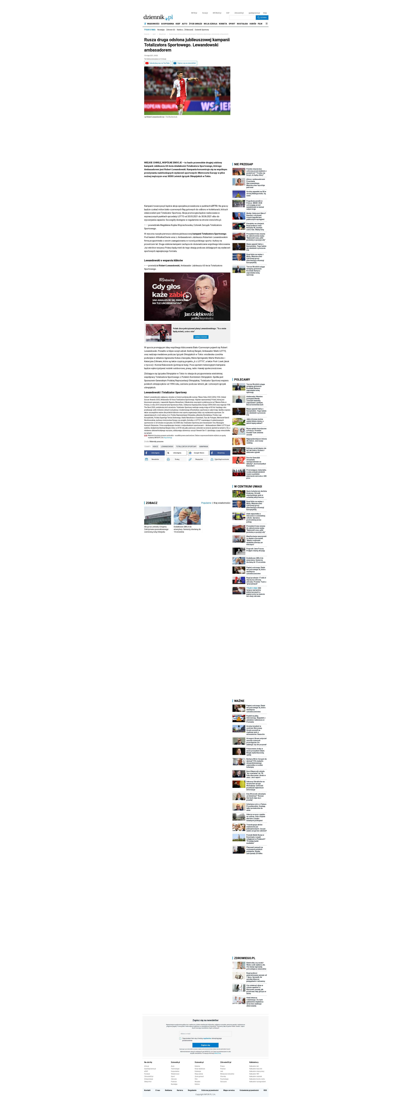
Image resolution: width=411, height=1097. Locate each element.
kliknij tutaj (218, 1053)
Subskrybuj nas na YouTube (159, 63)
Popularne (206, 503)
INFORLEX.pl (217, 13)
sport (154, 34)
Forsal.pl (147, 1074)
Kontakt (147, 1090)
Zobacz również (201, 337)
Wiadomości (175, 1074)
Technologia (175, 1069)
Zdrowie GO (170, 30)
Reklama (168, 1090)
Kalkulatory (253, 1062)
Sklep (265, 13)
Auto (172, 1066)
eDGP (146, 1071)
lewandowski (167, 447)
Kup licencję (168, 437)
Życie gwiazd (199, 1076)
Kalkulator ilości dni (255, 1069)
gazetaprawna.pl (254, 13)
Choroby (223, 1076)
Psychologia (224, 1079)
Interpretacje (148, 1079)
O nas (157, 1090)
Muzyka (197, 1081)
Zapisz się (205, 1045)
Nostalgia (161, 30)
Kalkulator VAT (254, 1074)
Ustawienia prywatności (249, 1090)
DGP (227, 13)
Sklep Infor (148, 1081)
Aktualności (162, 34)
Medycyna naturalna (227, 1074)
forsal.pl (205, 13)
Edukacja (198, 1071)
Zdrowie (174, 1079)
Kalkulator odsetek (255, 1076)
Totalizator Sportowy (186, 447)
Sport (173, 1076)
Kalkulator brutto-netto (257, 1079)
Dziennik (146, 34)
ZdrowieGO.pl (239, 13)
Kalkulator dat (254, 1066)
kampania (203, 447)
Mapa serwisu (229, 1090)
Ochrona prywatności (209, 1090)
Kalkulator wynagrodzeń (257, 1081)
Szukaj (263, 17)
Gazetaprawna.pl (150, 1069)
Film (196, 1079)
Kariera (180, 1090)
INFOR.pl (194, 13)
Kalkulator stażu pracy (256, 1071)
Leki (221, 1071)
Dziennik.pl (175, 1062)
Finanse (223, 1069)
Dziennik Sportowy (202, 30)
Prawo (222, 1066)
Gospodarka (175, 1071)
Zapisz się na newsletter (186, 63)
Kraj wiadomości (222, 503)
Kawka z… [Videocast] (185, 30)
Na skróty (148, 1062)
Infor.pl (146, 1066)
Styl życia (223, 1081)
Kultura (197, 1084)
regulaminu (207, 1038)
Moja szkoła (199, 1074)
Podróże (174, 1081)
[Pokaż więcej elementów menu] (266, 24)
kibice (155, 447)
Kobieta (197, 1066)
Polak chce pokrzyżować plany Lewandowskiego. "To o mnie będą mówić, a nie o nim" (199, 330)
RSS (265, 1090)
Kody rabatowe (200, 1069)
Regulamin (192, 1090)
